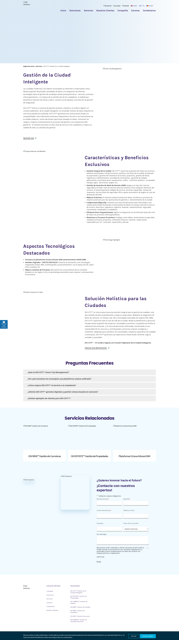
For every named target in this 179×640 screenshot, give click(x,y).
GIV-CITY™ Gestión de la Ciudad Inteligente (78, 591)
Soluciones (75, 10)
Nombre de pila (102, 499)
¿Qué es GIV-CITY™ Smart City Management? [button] (48, 372)
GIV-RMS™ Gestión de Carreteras (44, 456)
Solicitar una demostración (96, 348)
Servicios (88, 10)
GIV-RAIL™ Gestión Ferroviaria (80, 616)
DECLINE (133, 636)
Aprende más (28, 138)
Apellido (126, 499)
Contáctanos (149, 10)
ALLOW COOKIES (148, 636)
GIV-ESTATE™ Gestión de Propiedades (89, 456)
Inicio (63, 10)
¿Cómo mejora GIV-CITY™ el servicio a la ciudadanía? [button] (52, 385)
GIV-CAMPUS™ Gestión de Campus (78, 602)
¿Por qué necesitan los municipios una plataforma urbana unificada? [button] (59, 379)
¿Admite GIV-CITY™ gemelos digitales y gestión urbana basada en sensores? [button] (63, 392)
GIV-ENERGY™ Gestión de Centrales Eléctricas (78, 620)
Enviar (99, 562)
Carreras (135, 10)
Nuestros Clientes (105, 10)
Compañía (123, 10)
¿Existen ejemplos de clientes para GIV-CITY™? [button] (49, 398)
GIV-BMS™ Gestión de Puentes (80, 607)
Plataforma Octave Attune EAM (134, 456)
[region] (89, 635)
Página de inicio (28, 66)
